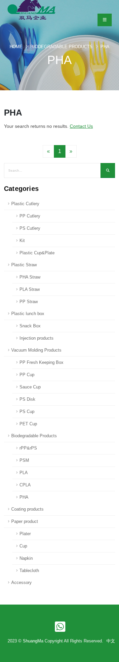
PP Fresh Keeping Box (41, 362)
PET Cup (28, 423)
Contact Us (81, 126)
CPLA (25, 484)
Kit (22, 240)
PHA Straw (30, 277)
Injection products (37, 338)
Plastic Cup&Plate (37, 252)
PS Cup (27, 411)
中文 (110, 640)
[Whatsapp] (59, 625)
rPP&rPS (28, 448)
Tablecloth (29, 570)
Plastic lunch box (27, 313)
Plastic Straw (24, 264)
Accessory (21, 582)
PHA (104, 46)
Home (16, 46)
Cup (23, 545)
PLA (24, 472)
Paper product (24, 521)
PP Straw (29, 301)
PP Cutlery (30, 215)
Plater (25, 533)
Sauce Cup (30, 386)
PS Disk (27, 399)
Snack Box (30, 325)
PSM (24, 460)
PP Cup (27, 374)
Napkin (26, 558)
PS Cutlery (30, 228)
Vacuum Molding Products (36, 350)
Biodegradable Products (61, 46)
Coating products (27, 509)
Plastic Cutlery (25, 203)
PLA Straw (30, 289)
